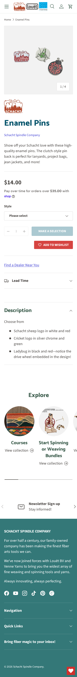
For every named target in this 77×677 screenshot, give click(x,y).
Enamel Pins (22, 20)
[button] (70, 6)
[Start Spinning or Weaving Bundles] (54, 421)
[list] (38, 60)
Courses (19, 443)
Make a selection (52, 231)
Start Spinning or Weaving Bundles (53, 449)
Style (7, 206)
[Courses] (19, 421)
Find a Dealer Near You (21, 265)
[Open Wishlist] (71, 671)
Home (7, 20)
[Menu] (6, 6)
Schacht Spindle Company (22, 135)
